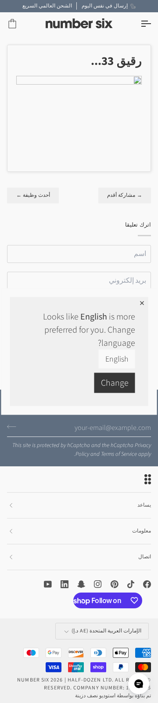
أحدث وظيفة (33, 195)
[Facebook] (147, 584)
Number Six (33, 680)
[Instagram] (98, 584)
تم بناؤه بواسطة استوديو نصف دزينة (113, 695)
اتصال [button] (144, 557)
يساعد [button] (144, 505)
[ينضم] (14, 427)
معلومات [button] (141, 531)
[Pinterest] (114, 584)
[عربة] (20, 24)
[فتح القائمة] (138, 24)
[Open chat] (138, 683)
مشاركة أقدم (124, 195)
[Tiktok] (130, 584)
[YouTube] (48, 584)
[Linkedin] (64, 584)
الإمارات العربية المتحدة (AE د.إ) (106, 631)
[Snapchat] (81, 584)
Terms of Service (119, 454)
